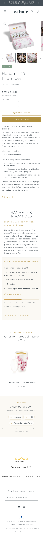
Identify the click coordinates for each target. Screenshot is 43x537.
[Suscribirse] (35, 498)
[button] (4, 11)
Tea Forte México (19, 521)
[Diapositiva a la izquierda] (2, 58)
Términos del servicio (31, 528)
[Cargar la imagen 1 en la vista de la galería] (10, 58)
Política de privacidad (14, 528)
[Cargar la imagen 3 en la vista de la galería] (32, 58)
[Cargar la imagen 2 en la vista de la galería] (21, 58)
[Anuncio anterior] (4, 3)
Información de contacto (23, 532)
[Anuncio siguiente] (38, 3)
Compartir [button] (8, 197)
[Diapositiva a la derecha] (40, 58)
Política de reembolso (25, 524)
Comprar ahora (21, 119)
